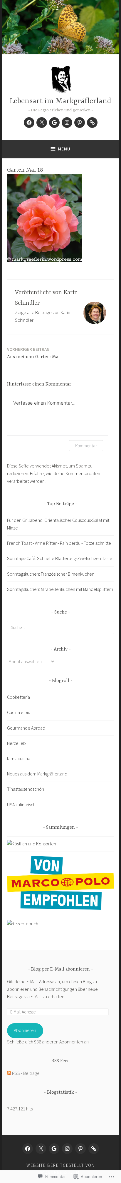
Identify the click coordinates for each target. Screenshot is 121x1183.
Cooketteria (18, 697)
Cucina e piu (18, 712)
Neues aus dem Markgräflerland (37, 774)
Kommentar (86, 445)
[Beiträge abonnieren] (9, 1073)
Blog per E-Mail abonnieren (60, 969)
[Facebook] (29, 122)
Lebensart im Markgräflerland (60, 101)
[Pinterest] (80, 122)
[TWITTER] (41, 1149)
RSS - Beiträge (26, 1073)
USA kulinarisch (21, 804)
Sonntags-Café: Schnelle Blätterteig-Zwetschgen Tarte (59, 558)
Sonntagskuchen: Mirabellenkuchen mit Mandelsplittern (60, 589)
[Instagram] (67, 122)
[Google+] (54, 122)
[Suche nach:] (60, 627)
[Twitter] (42, 122)
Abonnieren (25, 1030)
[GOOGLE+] (54, 1149)
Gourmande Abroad (26, 728)
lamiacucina (18, 758)
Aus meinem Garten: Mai (33, 353)
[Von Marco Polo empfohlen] (60, 908)
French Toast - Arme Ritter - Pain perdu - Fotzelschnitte (59, 543)
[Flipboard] (92, 122)
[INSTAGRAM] (67, 1149)
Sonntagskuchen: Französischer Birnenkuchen (50, 574)
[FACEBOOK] (28, 1149)
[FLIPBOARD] (94, 1149)
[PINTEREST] (80, 1149)
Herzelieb (16, 743)
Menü (64, 149)
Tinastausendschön (25, 789)
